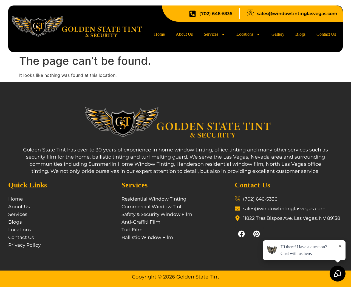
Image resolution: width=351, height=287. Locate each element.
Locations (244, 34)
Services (211, 34)
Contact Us (326, 34)
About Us (184, 34)
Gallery (277, 34)
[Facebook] (241, 234)
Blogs (300, 34)
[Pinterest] (257, 234)
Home (159, 34)
